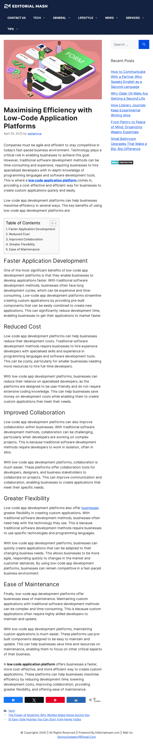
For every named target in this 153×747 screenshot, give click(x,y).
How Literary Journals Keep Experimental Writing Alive (128, 110)
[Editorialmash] (26, 6)
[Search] (144, 44)
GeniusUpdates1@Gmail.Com (76, 737)
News (109, 18)
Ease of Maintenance (24, 249)
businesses (90, 508)
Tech (37, 18)
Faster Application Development (32, 229)
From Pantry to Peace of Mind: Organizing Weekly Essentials (128, 127)
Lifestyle (85, 18)
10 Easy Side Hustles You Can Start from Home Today (44, 719)
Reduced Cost (19, 234)
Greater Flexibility (22, 244)
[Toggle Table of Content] (51, 223)
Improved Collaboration (26, 239)
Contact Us (16, 18)
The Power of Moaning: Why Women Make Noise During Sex (49, 715)
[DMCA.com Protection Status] (122, 163)
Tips (10, 29)
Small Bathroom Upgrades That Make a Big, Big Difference (129, 144)
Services (133, 18)
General (59, 18)
